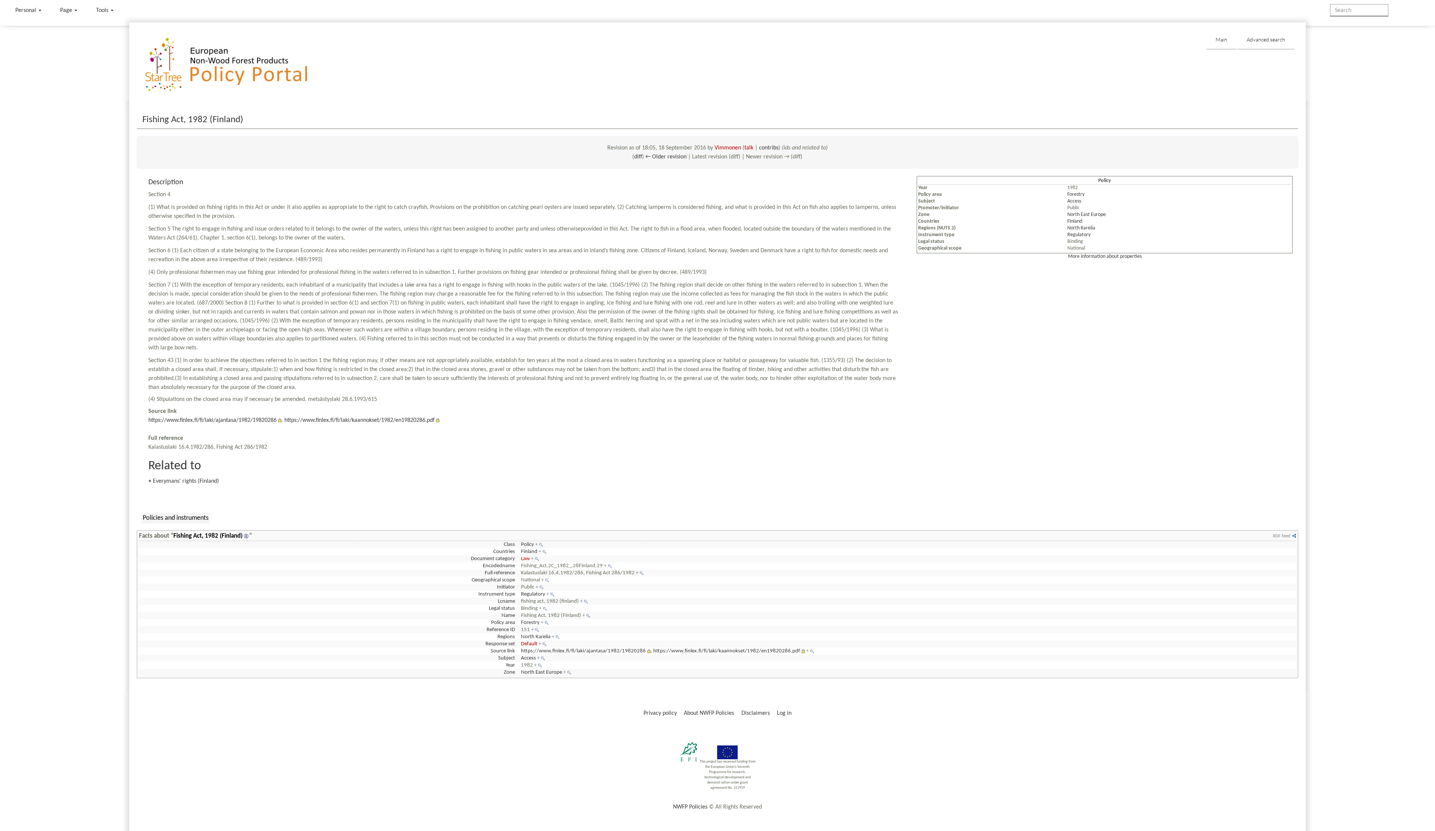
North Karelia (1081, 228)
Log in (784, 713)
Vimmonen (728, 148)
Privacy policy (660, 713)
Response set (500, 644)
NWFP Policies (690, 807)
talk (748, 148)
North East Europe (1086, 214)
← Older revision (665, 157)
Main (1221, 39)
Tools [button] (103, 10)
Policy (527, 544)
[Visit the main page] (237, 65)
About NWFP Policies (709, 713)
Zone (509, 672)
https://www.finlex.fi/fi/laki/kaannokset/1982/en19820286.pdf (359, 420)
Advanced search (1266, 39)
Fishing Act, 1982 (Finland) (208, 536)
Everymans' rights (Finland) (186, 481)
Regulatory (1078, 235)
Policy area (503, 622)
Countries (504, 551)
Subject (506, 658)
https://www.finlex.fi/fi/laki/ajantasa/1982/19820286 (212, 420)
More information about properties (1105, 256)
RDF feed (1281, 536)
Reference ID (501, 630)
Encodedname (499, 566)
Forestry (1075, 194)
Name (508, 615)
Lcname (506, 601)
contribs (768, 148)
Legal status (502, 608)
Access (1074, 201)
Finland (1074, 221)
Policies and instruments (176, 518)
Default (529, 644)
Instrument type (496, 594)
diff (638, 157)
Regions (506, 637)
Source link (503, 651)
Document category (493, 559)
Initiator (506, 587)
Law (525, 559)
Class (509, 544)
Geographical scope (493, 580)
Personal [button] (26, 10)
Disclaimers (755, 713)
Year (510, 665)
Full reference (500, 573)
